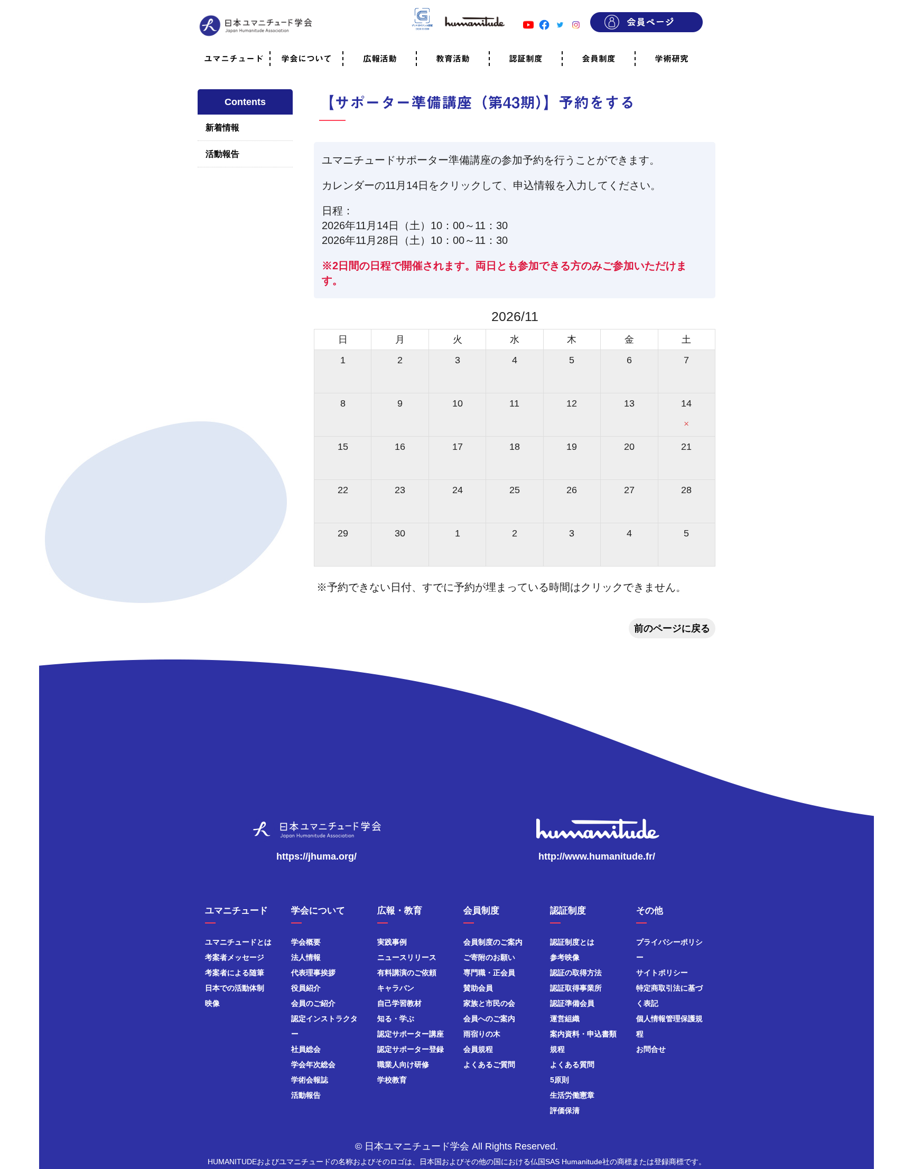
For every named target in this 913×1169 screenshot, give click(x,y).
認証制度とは (572, 942)
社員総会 (306, 1049)
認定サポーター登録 (410, 1049)
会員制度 (599, 58)
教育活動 (453, 58)
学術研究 (671, 58)
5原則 (559, 1080)
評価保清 (565, 1110)
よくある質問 (572, 1064)
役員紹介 (306, 988)
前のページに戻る (672, 628)
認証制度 (526, 58)
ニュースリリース (406, 957)
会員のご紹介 (313, 1003)
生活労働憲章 (572, 1095)
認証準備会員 (572, 1003)
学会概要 (306, 942)
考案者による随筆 (234, 972)
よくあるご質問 (489, 1064)
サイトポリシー (662, 972)
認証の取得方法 (576, 972)
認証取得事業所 (576, 988)
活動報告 (222, 153)
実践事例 (392, 942)
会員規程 (478, 1049)
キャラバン (395, 988)
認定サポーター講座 (410, 1034)
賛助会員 (478, 988)
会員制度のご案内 (493, 942)
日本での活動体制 (234, 988)
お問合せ (651, 1049)
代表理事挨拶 (313, 972)
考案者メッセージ (234, 957)
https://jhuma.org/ (316, 856)
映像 (212, 1003)
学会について (306, 58)
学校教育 (392, 1080)
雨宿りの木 (481, 1034)
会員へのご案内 (489, 1018)
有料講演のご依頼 (406, 972)
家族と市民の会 (489, 1003)
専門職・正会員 (489, 972)
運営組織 (565, 1018)
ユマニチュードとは (238, 942)
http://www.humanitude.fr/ (596, 856)
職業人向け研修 (403, 1064)
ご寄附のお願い (489, 957)
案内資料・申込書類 (583, 1034)
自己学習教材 (399, 1003)
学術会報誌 (309, 1080)
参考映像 (565, 957)
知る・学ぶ (395, 1018)
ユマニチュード (233, 58)
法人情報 (306, 957)
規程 (557, 1049)
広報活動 (380, 58)
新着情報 (222, 127)
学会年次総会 (313, 1064)
